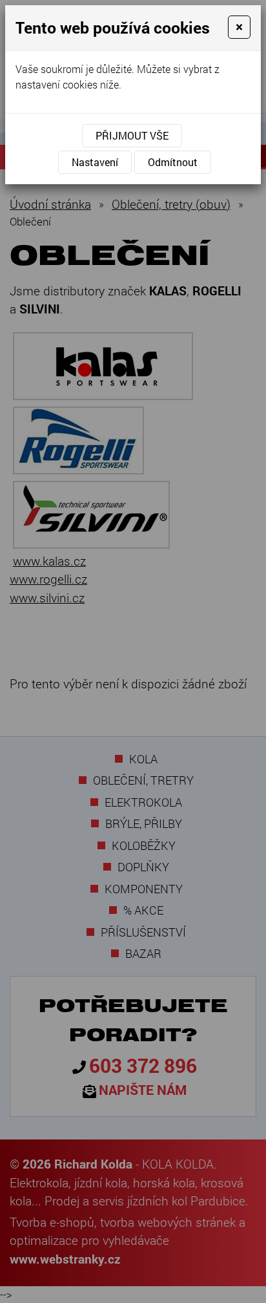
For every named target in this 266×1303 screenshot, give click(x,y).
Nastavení (95, 162)
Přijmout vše (132, 135)
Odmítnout (173, 162)
